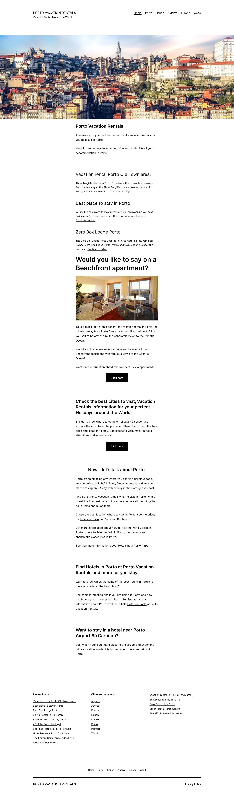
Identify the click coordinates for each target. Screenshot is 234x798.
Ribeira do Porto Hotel (45, 742)
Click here (116, 377)
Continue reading (120, 191)
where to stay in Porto (121, 514)
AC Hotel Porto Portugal (47, 724)
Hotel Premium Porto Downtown (51, 733)
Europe (185, 13)
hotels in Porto (89, 519)
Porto (148, 13)
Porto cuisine (119, 501)
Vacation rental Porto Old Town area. (113, 174)
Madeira (95, 719)
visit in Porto (108, 537)
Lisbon (160, 13)
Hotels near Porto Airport (134, 545)
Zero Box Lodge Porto (98, 232)
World (197, 13)
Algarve (172, 13)
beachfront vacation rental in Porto (130, 326)
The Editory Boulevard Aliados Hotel (53, 738)
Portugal (96, 728)
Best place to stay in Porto (103, 203)
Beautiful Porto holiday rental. (50, 719)
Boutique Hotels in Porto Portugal (52, 728)
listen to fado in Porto (110, 532)
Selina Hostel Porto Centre (48, 714)
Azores (95, 705)
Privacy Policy (193, 784)
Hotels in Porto (101, 566)
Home (138, 13)
